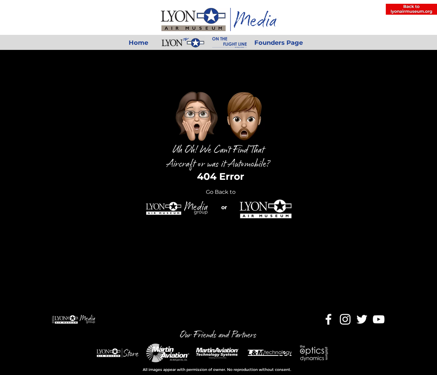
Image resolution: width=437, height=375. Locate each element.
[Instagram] (345, 319)
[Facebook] (328, 319)
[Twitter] (362, 319)
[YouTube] (378, 319)
